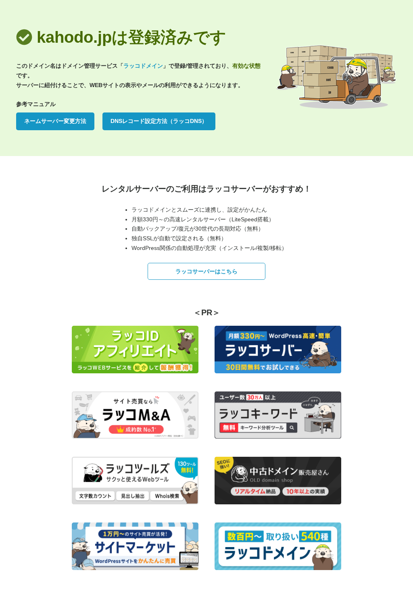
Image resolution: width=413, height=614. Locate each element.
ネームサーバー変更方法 (55, 121)
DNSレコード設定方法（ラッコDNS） (159, 121)
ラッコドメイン (143, 65)
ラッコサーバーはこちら (206, 271)
